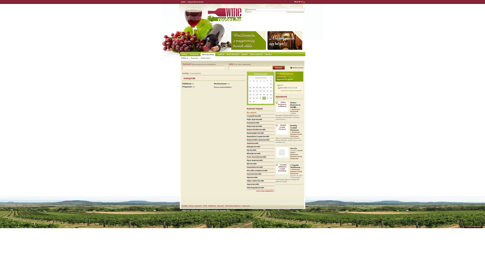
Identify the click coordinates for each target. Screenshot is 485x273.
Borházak (293, 134)
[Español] (299, 2)
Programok (208, 54)
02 (250, 87)
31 (253, 101)
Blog (228, 211)
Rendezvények (205, 58)
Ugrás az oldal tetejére (474, 227)
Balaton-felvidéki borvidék (256, 130)
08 (271, 87)
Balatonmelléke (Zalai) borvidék (258, 140)
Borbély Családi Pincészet (294, 127)
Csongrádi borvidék (254, 116)
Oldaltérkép (212, 206)
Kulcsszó (199, 64)
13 (264, 91)
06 (264, 87)
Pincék (299, 134)
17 (253, 94)
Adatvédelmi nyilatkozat (233, 206)
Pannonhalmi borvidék (255, 167)
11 (257, 91)
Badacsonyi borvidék (254, 126)
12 (260, 91)
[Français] (302, 2)
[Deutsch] (304, 2)
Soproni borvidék (253, 184)
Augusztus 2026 (260, 78)
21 (267, 94)
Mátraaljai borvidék (254, 153)
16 (250, 94)
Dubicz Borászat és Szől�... (295, 105)
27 (264, 98)
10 (253, 91)
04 (257, 87)
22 (271, 94)
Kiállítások (184, 58)
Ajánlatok (221, 54)
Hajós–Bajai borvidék (254, 119)
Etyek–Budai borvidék (255, 160)
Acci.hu (293, 148)
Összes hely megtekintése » (265, 191)
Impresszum (246, 206)
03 (253, 87)
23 (250, 98)
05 (260, 87)
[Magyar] (295, 2)
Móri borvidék (252, 164)
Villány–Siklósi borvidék (255, 181)
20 (264, 94)
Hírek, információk (233, 54)
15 (271, 91)
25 (257, 98)
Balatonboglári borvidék (255, 133)
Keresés (278, 68)
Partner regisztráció (256, 54)
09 (250, 91)
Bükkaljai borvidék (253, 147)
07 (267, 87)
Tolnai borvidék (252, 177)
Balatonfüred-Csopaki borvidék (258, 136)
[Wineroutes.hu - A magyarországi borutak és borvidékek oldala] (217, 13)
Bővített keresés (298, 68)
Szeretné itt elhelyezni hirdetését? (295, 12)
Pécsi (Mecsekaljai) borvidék (257, 171)
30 (250, 101)
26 (260, 98)
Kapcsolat (268, 54)
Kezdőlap (184, 54)
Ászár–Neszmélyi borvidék (256, 157)
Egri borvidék (251, 150)
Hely (240, 64)
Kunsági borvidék (253, 123)
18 (257, 94)
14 (267, 91)
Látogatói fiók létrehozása (195, 2)
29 (271, 98)
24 (253, 98)
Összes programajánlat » (223, 87)
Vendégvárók (194, 54)
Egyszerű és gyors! (285, 79)
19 (260, 94)
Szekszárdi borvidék (254, 174)
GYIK (205, 206)
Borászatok (296, 109)
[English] (297, 2)
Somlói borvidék (252, 143)
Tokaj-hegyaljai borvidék (255, 188)
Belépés (183, 2)
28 (267, 98)
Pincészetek (294, 111)
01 (271, 84)
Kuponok (244, 54)
